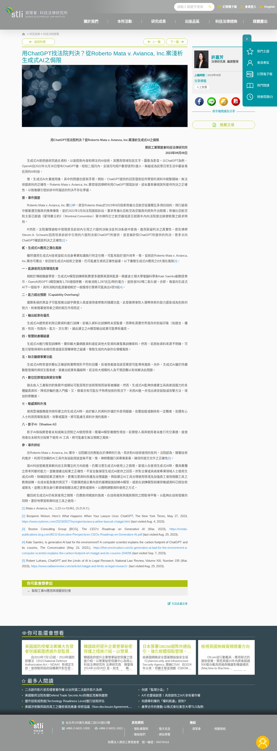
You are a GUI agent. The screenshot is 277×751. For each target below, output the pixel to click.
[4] (120, 287)
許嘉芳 (217, 57)
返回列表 (40, 41)
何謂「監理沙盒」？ (155, 689)
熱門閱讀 (263, 85)
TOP (263, 729)
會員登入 (250, 6)
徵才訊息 (164, 728)
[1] (70, 205)
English (269, 6)
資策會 (196, 728)
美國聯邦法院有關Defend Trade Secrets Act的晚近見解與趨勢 (66, 695)
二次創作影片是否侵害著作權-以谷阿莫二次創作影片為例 (63, 689)
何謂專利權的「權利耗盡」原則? (164, 701)
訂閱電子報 (230, 6)
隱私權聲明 (141, 728)
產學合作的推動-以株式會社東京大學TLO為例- (173, 706)
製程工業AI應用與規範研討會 (51, 590)
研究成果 (158, 21)
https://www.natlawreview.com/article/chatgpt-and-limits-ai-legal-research (79, 566)
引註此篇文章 (180, 603)
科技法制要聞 (51, 34)
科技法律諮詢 (226, 21)
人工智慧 (201, 87)
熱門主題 (263, 51)
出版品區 (192, 21)
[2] (63, 240)
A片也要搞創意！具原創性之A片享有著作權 (171, 695)
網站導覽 (164, 734)
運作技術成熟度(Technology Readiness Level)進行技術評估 (64, 701)
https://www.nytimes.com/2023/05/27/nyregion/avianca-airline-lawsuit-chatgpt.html (76, 521)
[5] (169, 458)
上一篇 (154, 41)
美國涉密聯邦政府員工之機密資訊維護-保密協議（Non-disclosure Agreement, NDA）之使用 (77, 707)
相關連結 (220, 728)
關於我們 (91, 21)
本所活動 (124, 21)
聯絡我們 (139, 734)
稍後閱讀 (265, 96)
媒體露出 (260, 21)
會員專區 (263, 62)
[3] (175, 261)
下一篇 (177, 41)
